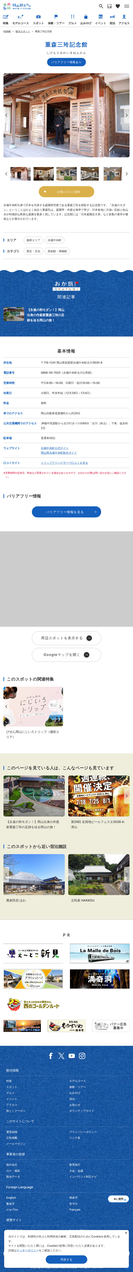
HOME (7, 31)
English (11, 1197)
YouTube (72, 1056)
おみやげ (85, 23)
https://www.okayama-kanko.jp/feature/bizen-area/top (33, 713)
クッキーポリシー (28, 1250)
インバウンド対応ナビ (83, 1176)
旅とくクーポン (16, 1110)
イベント (100, 23)
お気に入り (118, 6)
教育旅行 (74, 1164)
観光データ (13, 1176)
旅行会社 (11, 1164)
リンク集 (74, 1137)
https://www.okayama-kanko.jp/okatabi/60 (33, 315)
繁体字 (10, 1203)
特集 (5, 23)
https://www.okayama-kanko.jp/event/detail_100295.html (99, 802)
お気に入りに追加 (68, 191)
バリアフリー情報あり (66, 62)
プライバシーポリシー (83, 1132)
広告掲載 (11, 1137)
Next (127, 115)
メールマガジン (16, 1143)
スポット (38, 23)
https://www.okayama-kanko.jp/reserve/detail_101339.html (99, 878)
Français (75, 1209)
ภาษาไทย (12, 1209)
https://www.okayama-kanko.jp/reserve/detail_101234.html (34, 878)
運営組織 (11, 1132)
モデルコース (20, 23)
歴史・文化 (33, 251)
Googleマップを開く (62, 655)
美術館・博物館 (57, 251)
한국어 (73, 1203)
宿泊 (112, 23)
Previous (5, 115)
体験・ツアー (56, 23)
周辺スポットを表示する (62, 638)
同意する (66, 1259)
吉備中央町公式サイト (55, 448)
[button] (125, 1199)
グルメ (72, 23)
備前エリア (33, 240)
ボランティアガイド (81, 1110)
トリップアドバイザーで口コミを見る (64, 463)
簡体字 (73, 1197)
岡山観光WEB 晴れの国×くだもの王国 (16, 6)
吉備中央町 (54, 240)
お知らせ (74, 1105)
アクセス (124, 23)
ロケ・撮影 (13, 1170)
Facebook (51, 1056)
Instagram (82, 1056)
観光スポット (23, 31)
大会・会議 (76, 1170)
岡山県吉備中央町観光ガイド (59, 452)
